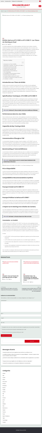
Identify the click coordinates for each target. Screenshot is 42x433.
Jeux (3, 38)
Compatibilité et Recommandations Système (12, 73)
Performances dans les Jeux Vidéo (10, 66)
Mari (3, 405)
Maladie (4, 403)
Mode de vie (5, 407)
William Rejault (21, 5)
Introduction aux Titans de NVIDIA (10, 64)
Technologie (5, 420)
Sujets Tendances (6, 416)
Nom (2, 313)
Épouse (4, 387)
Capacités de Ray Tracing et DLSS (10, 68)
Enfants (4, 383)
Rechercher (32, 341)
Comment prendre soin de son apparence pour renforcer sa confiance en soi (17, 352)
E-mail (2, 318)
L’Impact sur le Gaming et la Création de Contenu (13, 77)
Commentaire (4, 300)
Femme (4, 391)
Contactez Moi (8, 1)
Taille (4, 418)
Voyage (4, 422)
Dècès (4, 379)
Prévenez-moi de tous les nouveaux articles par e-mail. (12, 332)
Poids (4, 414)
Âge (3, 375)
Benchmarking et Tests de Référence (10, 70)
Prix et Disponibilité (7, 72)
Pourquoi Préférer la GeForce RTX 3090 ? (11, 76)
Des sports (5, 381)
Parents (4, 412)
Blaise (10, 44)
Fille (3, 393)
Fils (3, 395)
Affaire (4, 373)
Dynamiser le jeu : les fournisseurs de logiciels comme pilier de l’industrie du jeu (30, 278)
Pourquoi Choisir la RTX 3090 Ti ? (10, 74)
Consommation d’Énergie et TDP (10, 69)
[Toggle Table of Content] (22, 62)
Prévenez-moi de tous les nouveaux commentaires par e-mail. (14, 329)
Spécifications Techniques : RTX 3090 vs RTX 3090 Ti (13, 65)
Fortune (4, 397)
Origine (4, 410)
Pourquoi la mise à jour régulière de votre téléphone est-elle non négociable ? (17, 361)
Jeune (4, 399)
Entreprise (5, 385)
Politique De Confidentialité (17, 1)
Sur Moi (2, 1)
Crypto (4, 377)
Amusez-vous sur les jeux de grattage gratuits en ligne (10, 276)
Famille (4, 389)
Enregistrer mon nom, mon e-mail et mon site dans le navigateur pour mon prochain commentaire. (21, 327)
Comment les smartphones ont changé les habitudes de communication (16, 363)
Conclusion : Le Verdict (8, 78)
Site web (2, 322)
